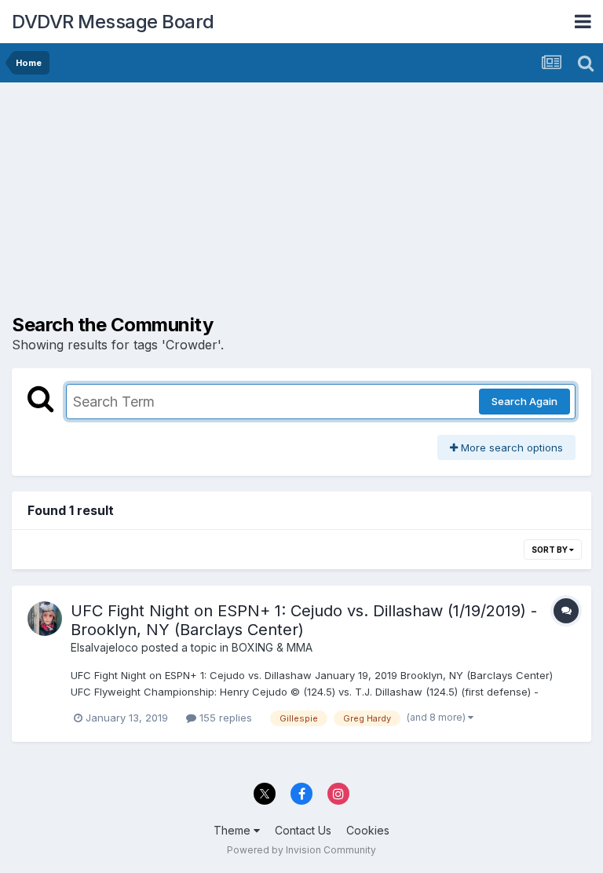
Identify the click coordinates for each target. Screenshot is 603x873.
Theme (234, 830)
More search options (510, 447)
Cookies (367, 830)
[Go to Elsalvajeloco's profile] (44, 618)
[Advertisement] (195, 204)
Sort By (550, 549)
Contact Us (303, 830)
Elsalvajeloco (104, 647)
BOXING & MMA (272, 647)
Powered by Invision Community (301, 850)
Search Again (524, 401)
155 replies (224, 717)
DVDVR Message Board (113, 21)
